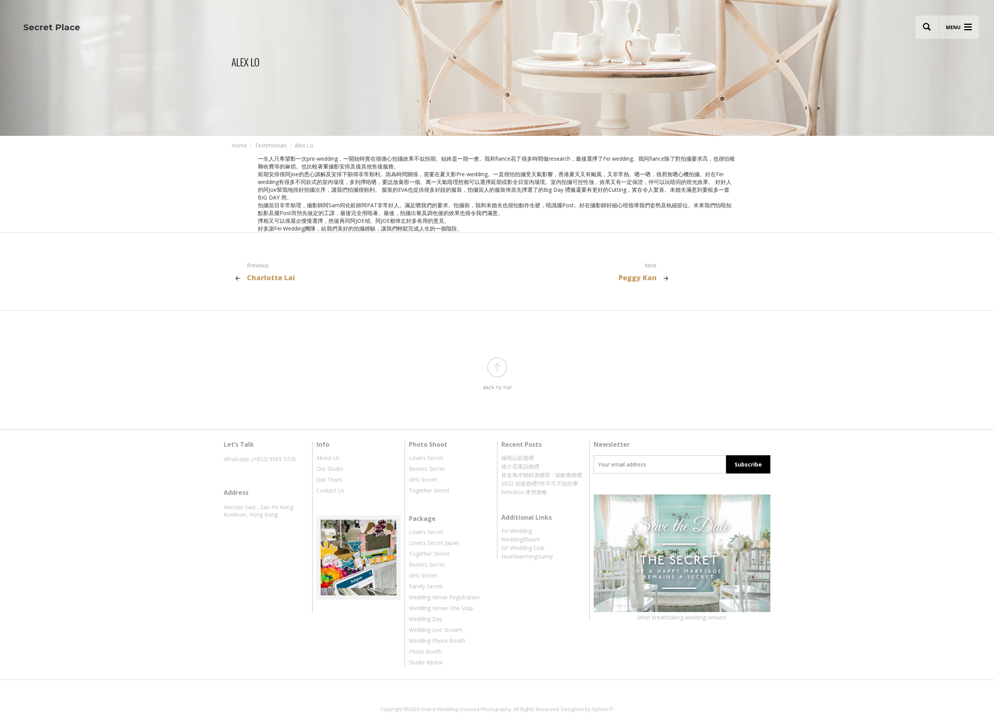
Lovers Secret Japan (434, 542)
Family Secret (426, 586)
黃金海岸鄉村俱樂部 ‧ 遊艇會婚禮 (541, 475)
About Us (328, 457)
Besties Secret (427, 468)
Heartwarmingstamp (527, 556)
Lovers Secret (426, 457)
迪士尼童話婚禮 (520, 466)
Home (239, 145)
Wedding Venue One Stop (441, 608)
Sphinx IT (602, 709)
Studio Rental (425, 662)
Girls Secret (423, 479)
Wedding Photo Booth (437, 640)
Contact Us (330, 490)
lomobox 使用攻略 (524, 492)
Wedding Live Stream (435, 629)
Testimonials (271, 145)
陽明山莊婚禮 (517, 457)
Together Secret (429, 490)
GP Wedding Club (522, 548)
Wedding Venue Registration (444, 597)
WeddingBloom (520, 539)
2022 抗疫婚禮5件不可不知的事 (539, 483)
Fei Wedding (516, 530)
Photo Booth (425, 651)
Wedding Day (425, 619)
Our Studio (329, 468)
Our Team (329, 479)
